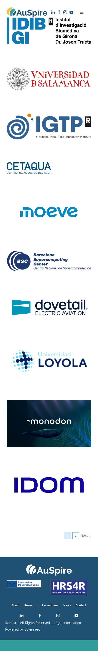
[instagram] (65, 12)
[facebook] (59, 12)
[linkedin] (53, 12)
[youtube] (71, 12)
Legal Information (67, 623)
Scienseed (33, 629)
